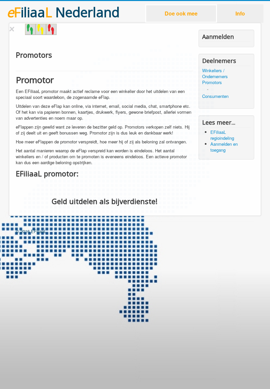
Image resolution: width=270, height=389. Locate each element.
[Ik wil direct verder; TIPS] (30, 29)
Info (240, 13)
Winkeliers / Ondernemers (215, 73)
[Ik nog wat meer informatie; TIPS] (41, 29)
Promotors (212, 82)
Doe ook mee (181, 13)
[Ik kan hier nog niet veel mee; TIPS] (51, 29)
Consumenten (215, 96)
